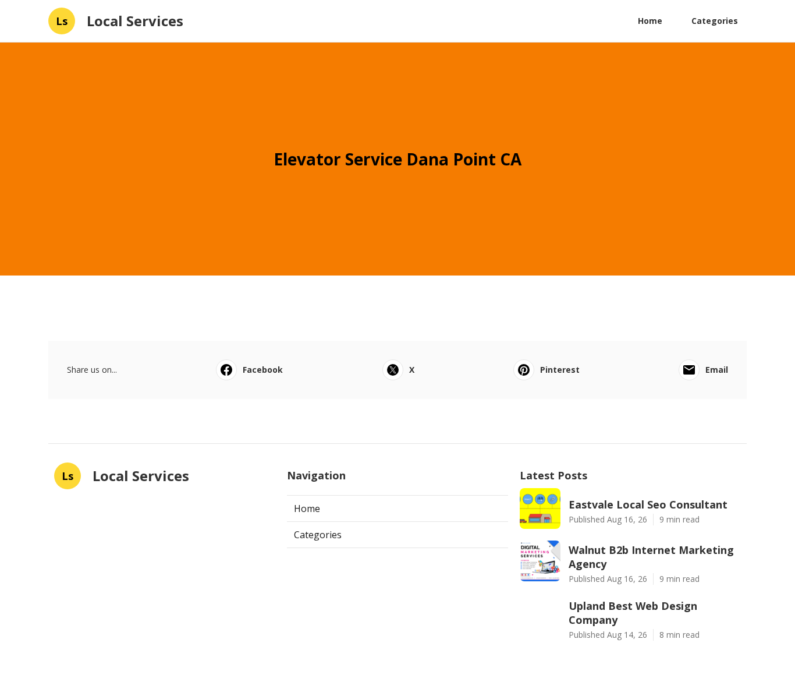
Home (650, 20)
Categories (714, 20)
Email (716, 369)
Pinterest (560, 369)
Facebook (263, 369)
